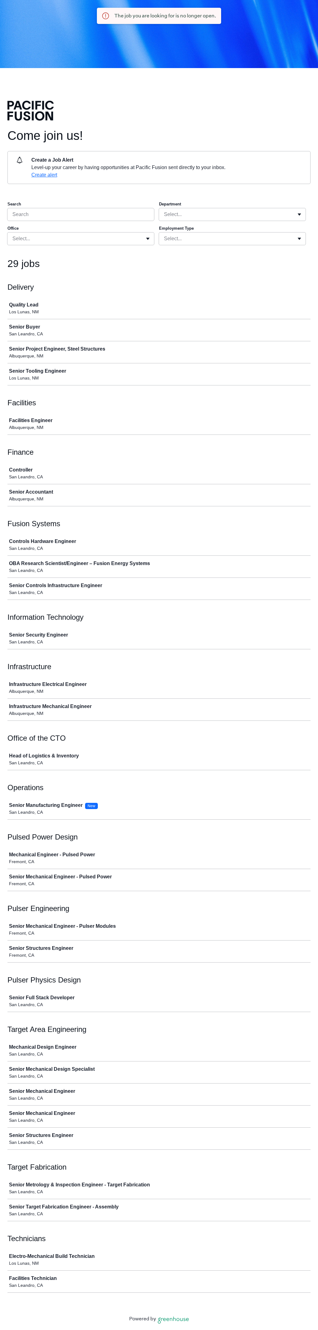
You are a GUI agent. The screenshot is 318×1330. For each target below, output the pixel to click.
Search (14, 204)
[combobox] (164, 214)
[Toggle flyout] (299, 214)
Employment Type (176, 228)
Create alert (44, 174)
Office (13, 228)
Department (170, 204)
